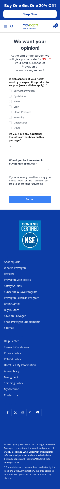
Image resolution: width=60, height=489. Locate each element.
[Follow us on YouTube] (38, 412)
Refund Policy (12, 359)
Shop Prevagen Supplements (22, 322)
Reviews (9, 274)
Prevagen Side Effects (17, 280)
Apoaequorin (12, 262)
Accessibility (11, 371)
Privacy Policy (12, 353)
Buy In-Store (11, 310)
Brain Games (12, 304)
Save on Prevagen (15, 316)
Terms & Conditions (16, 347)
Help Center (11, 341)
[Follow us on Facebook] (8, 412)
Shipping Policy (13, 383)
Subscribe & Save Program (21, 292)
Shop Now (30, 14)
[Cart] (54, 26)
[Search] (11, 26)
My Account (11, 389)
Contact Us (11, 395)
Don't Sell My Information (20, 365)
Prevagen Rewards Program (21, 298)
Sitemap (9, 328)
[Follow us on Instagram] (22, 412)
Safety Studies (13, 286)
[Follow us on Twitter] (15, 412)
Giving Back (11, 377)
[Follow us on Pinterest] (30, 412)
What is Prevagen (15, 268)
